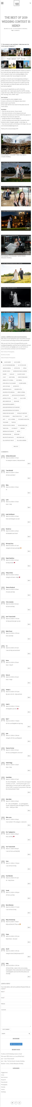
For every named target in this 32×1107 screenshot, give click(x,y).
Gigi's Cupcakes (6, 386)
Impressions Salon (7, 389)
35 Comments (16, 30)
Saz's (4, 419)
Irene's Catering (21, 392)
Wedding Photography (8, 431)
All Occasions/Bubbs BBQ (9, 365)
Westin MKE (16, 434)
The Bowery (5, 422)
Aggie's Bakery (7, 362)
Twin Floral (5, 428)
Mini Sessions (4, 1077)
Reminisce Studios (5, 354)
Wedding (23, 428)
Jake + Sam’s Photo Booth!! (7, 1058)
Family (2, 1075)
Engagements (4, 1072)
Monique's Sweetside (22, 413)
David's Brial (12, 377)
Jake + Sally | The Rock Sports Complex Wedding (12, 1061)
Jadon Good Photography (18, 395)
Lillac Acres (23, 398)
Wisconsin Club (20, 437)
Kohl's (15, 398)
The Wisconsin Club (22, 425)
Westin (18, 431)
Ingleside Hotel (18, 389)
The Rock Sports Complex (9, 425)
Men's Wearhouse (7, 401)
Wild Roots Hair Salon (8, 437)
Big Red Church (6, 371)
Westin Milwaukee (7, 434)
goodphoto (16, 386)
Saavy (26, 416)
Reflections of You (17, 416)
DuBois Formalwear (22, 377)
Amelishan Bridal (7, 368)
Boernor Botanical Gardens (20, 371)
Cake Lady (12, 374)
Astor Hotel (17, 368)
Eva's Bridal (19, 380)
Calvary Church (21, 374)
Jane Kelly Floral (7, 398)
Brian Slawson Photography (7, 351)
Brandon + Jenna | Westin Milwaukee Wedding (12, 1063)
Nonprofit (3, 1079)
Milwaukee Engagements (8, 404)
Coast (4, 377)
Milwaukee (16, 401)
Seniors (3, 1089)
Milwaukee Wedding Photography (11, 410)
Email (3, 997)
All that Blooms (22, 365)
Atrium (24, 368)
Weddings (24, 28)
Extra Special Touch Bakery (9, 383)
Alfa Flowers (17, 362)
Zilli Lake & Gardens (21, 440)
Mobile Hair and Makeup (8, 413)
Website (3, 1003)
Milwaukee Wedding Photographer (11, 407)
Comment (3, 1009)
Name (3, 991)
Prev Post (16, 446)
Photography (18, 28)
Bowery (4, 374)
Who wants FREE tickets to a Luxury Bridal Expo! (12, 1056)
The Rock (13, 422)
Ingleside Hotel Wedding (9, 392)
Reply (29, 463)
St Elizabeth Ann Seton (23, 419)
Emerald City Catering (8, 380)
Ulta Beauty (14, 428)
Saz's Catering (11, 419)
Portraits (3, 1087)
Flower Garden (22, 383)
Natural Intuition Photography (8, 357)
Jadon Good (6, 395)
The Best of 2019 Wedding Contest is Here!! (11, 1054)
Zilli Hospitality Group (8, 440)
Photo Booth (4, 1082)
